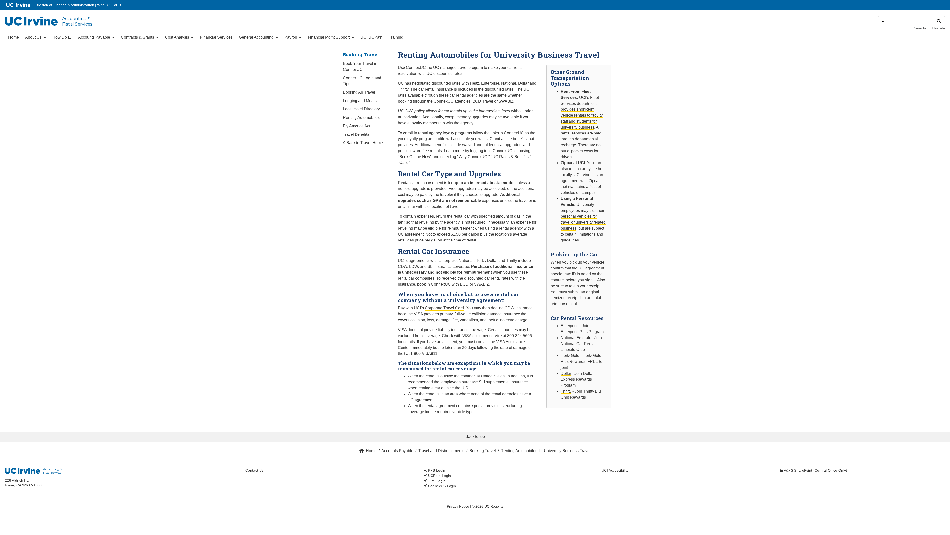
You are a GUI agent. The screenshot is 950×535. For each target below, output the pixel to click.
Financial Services (216, 37)
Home (13, 37)
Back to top (475, 436)
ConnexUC (416, 67)
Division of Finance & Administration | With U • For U (78, 5)
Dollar (566, 373)
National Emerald (576, 338)
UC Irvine (18, 5)
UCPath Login (439, 476)
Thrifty (566, 391)
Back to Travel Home (364, 143)
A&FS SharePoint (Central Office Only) (815, 470)
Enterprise (570, 326)
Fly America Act (356, 126)
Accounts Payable (94, 37)
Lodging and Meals (360, 101)
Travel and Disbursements (441, 451)
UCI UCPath (371, 37)
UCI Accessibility (615, 470)
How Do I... (62, 37)
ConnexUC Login (441, 486)
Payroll (291, 37)
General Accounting (257, 37)
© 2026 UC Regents (487, 506)
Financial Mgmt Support (329, 37)
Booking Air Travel (359, 92)
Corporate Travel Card (444, 308)
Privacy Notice (458, 506)
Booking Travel (361, 54)
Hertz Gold (570, 355)
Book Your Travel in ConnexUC (360, 66)
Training (396, 37)
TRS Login (436, 481)
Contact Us (254, 470)
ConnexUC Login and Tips (362, 81)
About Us (34, 37)
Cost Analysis (177, 37)
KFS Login (436, 470)
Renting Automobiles (361, 117)
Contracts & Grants (138, 37)
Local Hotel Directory (361, 109)
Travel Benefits (356, 134)
